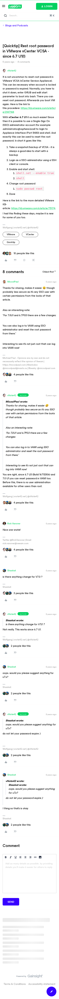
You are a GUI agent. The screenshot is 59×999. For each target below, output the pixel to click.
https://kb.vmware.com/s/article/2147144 (29, 110)
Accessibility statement (41, 984)
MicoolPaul (13, 281)
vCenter (30, 234)
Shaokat (11, 570)
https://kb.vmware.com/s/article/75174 (33, 208)
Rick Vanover (13, 523)
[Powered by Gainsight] (29, 977)
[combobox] (29, 15)
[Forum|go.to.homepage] (15, 7)
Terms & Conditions (15, 984)
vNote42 (11, 70)
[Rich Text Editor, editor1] (29, 876)
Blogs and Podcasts (16, 25)
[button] (4, 7)
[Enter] (5, 15)
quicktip (11, 242)
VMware (11, 234)
